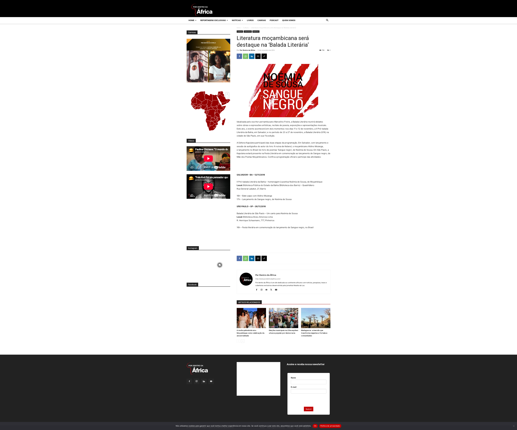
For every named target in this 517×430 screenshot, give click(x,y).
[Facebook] (239, 56)
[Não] (513, 426)
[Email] (258, 56)
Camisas (261, 20)
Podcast (274, 20)
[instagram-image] (197, 264)
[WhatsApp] (245, 56)
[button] (327, 20)
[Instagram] (262, 290)
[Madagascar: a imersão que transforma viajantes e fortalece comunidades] (315, 318)
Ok (315, 426)
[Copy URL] (264, 56)
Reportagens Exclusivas (213, 20)
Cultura (246, 28)
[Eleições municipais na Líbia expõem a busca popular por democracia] (283, 318)
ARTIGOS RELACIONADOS (249, 302)
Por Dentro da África (247, 50)
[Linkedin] (251, 56)
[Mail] (267, 290)
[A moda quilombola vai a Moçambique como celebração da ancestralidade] (251, 318)
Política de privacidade (330, 426)
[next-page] (242, 341)
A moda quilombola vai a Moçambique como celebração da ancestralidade (250, 333)
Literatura (247, 31)
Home (191, 20)
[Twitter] (272, 290)
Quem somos (288, 20)
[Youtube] (277, 290)
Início (239, 28)
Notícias (236, 20)
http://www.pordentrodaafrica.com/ (267, 279)
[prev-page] (238, 341)
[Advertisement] (283, 166)
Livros (250, 20)
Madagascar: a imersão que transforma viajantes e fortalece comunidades (314, 333)
